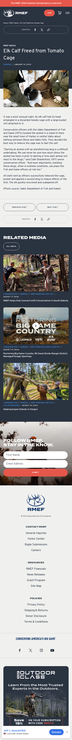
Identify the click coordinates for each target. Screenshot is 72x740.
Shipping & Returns (36, 610)
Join (49, 13)
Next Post (52, 207)
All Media (11, 246)
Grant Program (36, 580)
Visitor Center (36, 539)
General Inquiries (36, 533)
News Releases (36, 574)
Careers (36, 550)
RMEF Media (13, 23)
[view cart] (59, 13)
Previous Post (19, 207)
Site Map (36, 586)
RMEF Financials (36, 569)
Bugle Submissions (36, 544)
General (7, 64)
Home (5, 23)
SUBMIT (35, 472)
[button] (35, 30)
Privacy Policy (36, 604)
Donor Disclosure (36, 616)
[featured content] (36, 699)
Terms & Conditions (36, 622)
